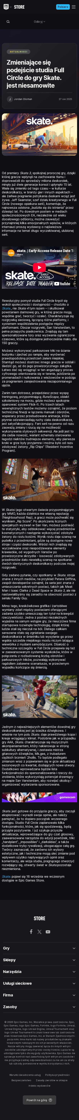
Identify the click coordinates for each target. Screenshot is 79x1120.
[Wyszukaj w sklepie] (8, 21)
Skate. (6, 876)
